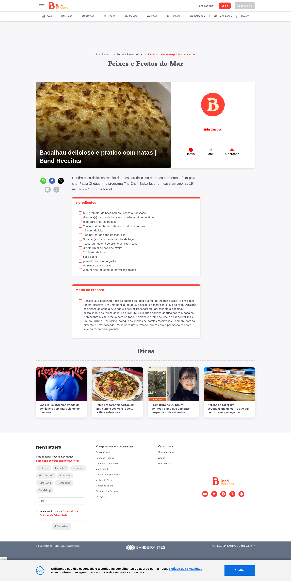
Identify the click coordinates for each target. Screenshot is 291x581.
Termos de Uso (70, 511)
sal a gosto (90, 256)
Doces (111, 15)
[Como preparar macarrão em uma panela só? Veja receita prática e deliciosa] (117, 384)
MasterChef (46, 475)
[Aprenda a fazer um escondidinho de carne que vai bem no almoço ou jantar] (229, 384)
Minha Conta (248, 546)
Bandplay (65, 475)
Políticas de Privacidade (53, 515)
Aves (49, 15)
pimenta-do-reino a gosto (99, 261)
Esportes (78, 468)
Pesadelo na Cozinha (106, 491)
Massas (133, 15)
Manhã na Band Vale (106, 463)
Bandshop (45, 490)
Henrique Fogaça (104, 458)
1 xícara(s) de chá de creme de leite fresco (110, 243)
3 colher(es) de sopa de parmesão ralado (109, 269)
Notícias (43, 468)
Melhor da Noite (103, 480)
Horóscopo (64, 482)
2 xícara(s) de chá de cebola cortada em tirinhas (114, 226)
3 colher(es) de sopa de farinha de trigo (108, 239)
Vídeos (161, 458)
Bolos (69, 15)
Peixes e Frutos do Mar (130, 54)
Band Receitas (104, 54)
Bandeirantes (150, 547)
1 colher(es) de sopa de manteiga (104, 234)
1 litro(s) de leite (93, 230)
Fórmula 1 (60, 468)
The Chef (100, 496)
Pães (154, 15)
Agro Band (45, 482)
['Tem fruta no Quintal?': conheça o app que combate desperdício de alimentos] (173, 384)
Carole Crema (102, 452)
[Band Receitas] (58, 5)
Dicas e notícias (166, 452)
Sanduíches (225, 15)
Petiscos (175, 15)
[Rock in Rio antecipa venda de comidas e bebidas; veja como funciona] (61, 384)
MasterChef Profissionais (108, 474)
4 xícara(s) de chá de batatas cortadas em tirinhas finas (118, 217)
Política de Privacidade (225, 546)
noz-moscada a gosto (97, 265)
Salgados (199, 15)
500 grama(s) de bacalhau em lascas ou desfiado (114, 212)
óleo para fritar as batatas (99, 221)
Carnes (90, 15)
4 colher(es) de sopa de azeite (102, 247)
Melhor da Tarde (104, 485)
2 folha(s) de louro (95, 252)
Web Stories (164, 463)
